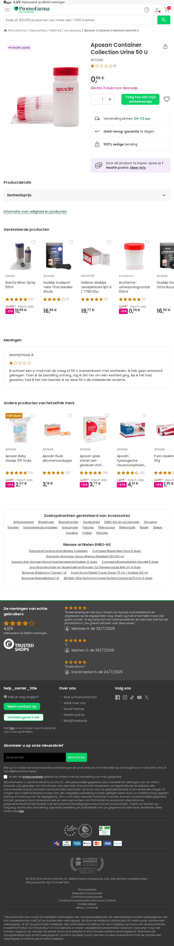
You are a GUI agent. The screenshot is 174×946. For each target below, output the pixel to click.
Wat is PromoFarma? (80, 697)
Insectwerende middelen (40, 527)
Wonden (102, 533)
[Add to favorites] (166, 99)
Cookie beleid (87, 904)
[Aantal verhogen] (110, 99)
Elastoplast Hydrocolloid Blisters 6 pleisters (58, 551)
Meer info (138, 167)
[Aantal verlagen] (95, 99)
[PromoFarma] (32, 10)
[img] (43, 98)
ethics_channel (87, 908)
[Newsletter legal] (6, 777)
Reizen (144, 527)
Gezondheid (37, 30)
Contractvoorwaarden (87, 897)
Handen (13, 527)
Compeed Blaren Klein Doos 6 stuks (116, 551)
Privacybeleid (87, 889)
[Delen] (165, 46)
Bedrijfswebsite (75, 720)
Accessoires (72, 30)
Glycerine (150, 522)
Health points (74, 715)
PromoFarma (17, 30)
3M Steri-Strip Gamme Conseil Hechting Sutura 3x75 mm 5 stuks (108, 578)
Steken (157, 527)
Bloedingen (46, 522)
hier (11, 728)
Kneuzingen (70, 527)
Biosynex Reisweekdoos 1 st (40, 578)
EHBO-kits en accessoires (121, 522)
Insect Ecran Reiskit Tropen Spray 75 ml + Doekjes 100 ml (109, 573)
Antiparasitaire (23, 522)
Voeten (87, 533)
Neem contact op (21, 706)
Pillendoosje (106, 527)
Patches (88, 527)
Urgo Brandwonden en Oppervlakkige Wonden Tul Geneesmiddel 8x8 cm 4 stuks (85, 567)
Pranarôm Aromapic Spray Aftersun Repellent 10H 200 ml (85, 556)
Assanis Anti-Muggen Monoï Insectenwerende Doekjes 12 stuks (54, 562)
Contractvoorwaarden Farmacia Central (87, 900)
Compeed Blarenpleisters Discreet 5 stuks (130, 562)
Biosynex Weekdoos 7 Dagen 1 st (44, 573)
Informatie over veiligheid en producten (35, 211)
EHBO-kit (55, 30)
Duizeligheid (91, 522)
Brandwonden (69, 522)
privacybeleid (33, 777)
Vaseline (72, 533)
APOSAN (97, 60)
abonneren (76, 757)
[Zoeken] (163, 19)
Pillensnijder (127, 527)
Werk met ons (75, 703)
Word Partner (74, 709)
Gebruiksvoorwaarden (87, 893)
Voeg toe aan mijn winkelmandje (140, 99)
